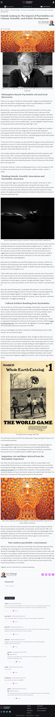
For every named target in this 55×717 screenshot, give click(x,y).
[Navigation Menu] (1, 2)
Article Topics (26, 6)
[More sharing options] (53, 574)
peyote (47, 323)
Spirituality (40, 706)
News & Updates (41, 710)
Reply (16, 610)
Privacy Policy (29, 715)
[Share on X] (42, 574)
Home (2, 10)
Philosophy (30, 710)
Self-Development (42, 708)
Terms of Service (20, 715)
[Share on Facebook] (46, 574)
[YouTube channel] (9, 711)
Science (29, 713)
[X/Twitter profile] (7, 711)
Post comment (10, 598)
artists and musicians (7, 470)
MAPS (7, 445)
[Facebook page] (4, 711)
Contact (37, 715)
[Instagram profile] (1, 711)
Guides (29, 706)
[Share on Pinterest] (49, 574)
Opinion (7, 10)
